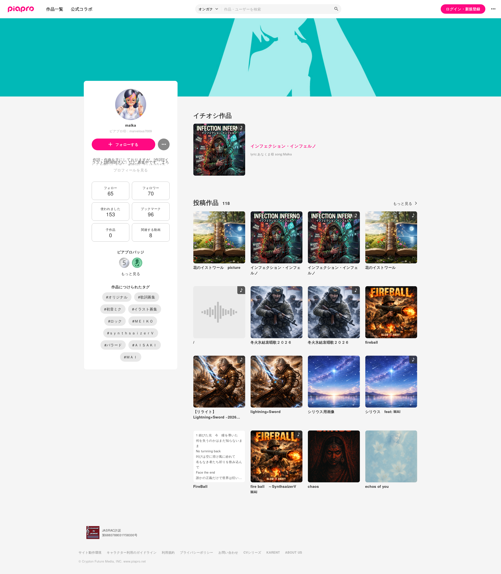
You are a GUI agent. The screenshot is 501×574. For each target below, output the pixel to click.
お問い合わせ (228, 552)
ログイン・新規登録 (463, 8)
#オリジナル (117, 297)
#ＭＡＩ (130, 356)
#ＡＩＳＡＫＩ (144, 344)
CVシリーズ (252, 552)
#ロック (115, 321)
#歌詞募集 (146, 297)
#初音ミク (113, 309)
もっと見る (130, 273)
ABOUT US (293, 552)
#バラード (113, 344)
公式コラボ (82, 9)
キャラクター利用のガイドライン (132, 552)
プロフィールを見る (130, 169)
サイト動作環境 (90, 552)
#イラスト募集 (144, 309)
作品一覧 (54, 9)
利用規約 (168, 552)
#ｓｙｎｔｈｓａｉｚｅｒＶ (130, 332)
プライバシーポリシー (196, 552)
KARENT (273, 552)
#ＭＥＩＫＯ (142, 321)
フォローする (126, 144)
